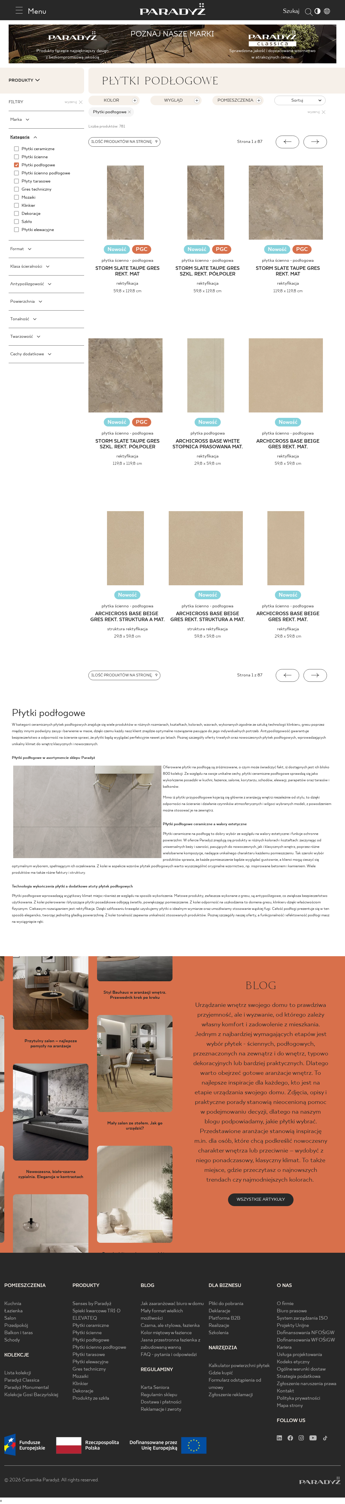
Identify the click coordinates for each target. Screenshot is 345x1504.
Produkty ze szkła (91, 1398)
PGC (141, 250)
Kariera (284, 1347)
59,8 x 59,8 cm (288, 463)
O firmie (285, 1304)
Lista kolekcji (17, 1373)
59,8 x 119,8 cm (127, 291)
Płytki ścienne (87, 1333)
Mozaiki (80, 1376)
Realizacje (219, 1326)
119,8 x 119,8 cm (288, 291)
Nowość (117, 249)
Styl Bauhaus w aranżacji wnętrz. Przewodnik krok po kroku (135, 995)
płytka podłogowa (208, 433)
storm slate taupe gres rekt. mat (127, 271)
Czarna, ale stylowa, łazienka (170, 1326)
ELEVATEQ (85, 1318)
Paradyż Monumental (26, 1388)
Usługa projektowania (299, 1355)
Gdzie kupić (221, 1373)
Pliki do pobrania (226, 1304)
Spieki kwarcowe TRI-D (96, 1311)
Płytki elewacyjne (90, 1362)
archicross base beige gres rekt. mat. (287, 444)
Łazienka (13, 1311)
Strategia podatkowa (298, 1376)
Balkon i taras (18, 1333)
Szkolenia (219, 1333)
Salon (10, 1318)
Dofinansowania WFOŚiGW (306, 1340)
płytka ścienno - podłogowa (127, 260)
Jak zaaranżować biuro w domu (172, 1304)
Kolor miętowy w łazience (166, 1333)
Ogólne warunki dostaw (301, 1369)
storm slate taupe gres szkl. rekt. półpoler (207, 271)
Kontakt (285, 1391)
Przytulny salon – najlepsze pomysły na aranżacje (51, 1043)
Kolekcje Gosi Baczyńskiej (31, 1395)
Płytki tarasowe (89, 1355)
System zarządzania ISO (302, 1318)
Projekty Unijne (293, 1326)
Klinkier (80, 1384)
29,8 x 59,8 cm (207, 463)
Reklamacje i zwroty (161, 1409)
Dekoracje (83, 1391)
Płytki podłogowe (91, 1340)
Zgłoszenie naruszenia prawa (306, 1384)
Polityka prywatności (298, 1398)
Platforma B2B (224, 1318)
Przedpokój (16, 1326)
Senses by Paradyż (92, 1304)
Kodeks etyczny (293, 1362)
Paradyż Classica (21, 1380)
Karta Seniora (155, 1388)
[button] (287, 142)
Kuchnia (12, 1304)
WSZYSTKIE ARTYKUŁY (261, 1199)
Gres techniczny (89, 1369)
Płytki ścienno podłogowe (99, 1347)
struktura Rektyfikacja (127, 629)
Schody (12, 1340)
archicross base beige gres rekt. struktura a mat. (127, 617)
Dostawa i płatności (161, 1402)
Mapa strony (290, 1406)
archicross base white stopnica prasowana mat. (207, 444)
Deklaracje (219, 1311)
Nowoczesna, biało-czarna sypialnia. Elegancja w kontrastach (50, 1174)
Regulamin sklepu (159, 1395)
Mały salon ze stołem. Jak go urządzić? (135, 1126)
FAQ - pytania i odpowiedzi (169, 1355)
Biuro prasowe (292, 1311)
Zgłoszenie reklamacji (231, 1395)
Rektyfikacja (127, 283)
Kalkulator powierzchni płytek (239, 1366)
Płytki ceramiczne (91, 1326)
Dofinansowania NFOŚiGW (305, 1333)
